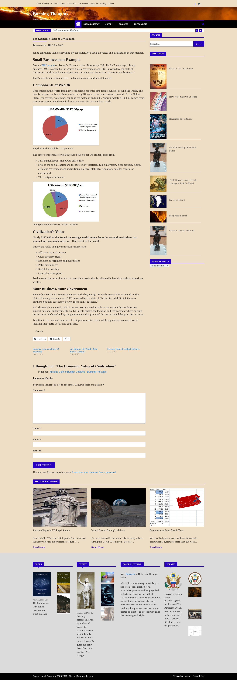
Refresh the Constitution (181, 68)
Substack (130, 574)
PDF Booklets (140, 24)
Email (37, 439)
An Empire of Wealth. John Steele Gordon (84, 350)
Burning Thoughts (50, 13)
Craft (108, 24)
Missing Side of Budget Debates (123, 348)
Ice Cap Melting (177, 200)
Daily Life (94, 4)
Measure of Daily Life (85, 613)
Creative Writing (42, 4)
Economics (71, 4)
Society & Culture (58, 4)
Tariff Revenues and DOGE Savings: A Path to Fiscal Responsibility (183, 182)
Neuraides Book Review (181, 119)
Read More (39, 547)
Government (83, 4)
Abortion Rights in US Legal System (51, 530)
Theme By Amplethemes (81, 676)
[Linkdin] (199, 4)
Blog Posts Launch (178, 216)
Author (111, 4)
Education (123, 24)
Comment (39, 390)
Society (103, 4)
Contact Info (178, 676)
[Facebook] (195, 4)
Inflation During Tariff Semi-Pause (183, 149)
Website (37, 450)
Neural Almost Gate (40, 600)
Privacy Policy (198, 676)
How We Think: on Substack (67, 30)
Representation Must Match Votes (167, 530)
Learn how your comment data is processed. (94, 472)
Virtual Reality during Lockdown (108, 530)
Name (37, 428)
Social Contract (91, 24)
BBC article (48, 65)
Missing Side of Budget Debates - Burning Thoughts (78, 371)
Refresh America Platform (181, 230)
